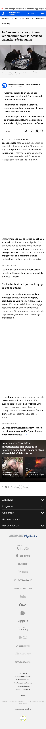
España (14, 18)
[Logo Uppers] (23, 621)
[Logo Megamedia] (24, 709)
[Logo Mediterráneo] (23, 662)
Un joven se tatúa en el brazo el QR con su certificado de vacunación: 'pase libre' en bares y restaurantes (22, 431)
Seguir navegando (11, 519)
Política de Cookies (23, 686)
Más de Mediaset (10, 525)
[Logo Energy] (23, 605)
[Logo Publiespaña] (23, 654)
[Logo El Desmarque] (23, 580)
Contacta (23, 696)
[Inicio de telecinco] (3, 13)
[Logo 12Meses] (23, 637)
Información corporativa (23, 676)
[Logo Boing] (23, 596)
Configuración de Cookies (23, 683)
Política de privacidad (23, 680)
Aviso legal (23, 673)
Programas (7, 506)
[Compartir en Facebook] (42, 131)
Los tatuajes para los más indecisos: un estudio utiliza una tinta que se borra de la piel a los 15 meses (22, 273)
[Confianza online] (23, 720)
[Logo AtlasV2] (23, 646)
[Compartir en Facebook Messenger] (37, 131)
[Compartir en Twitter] (32, 131)
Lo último (5, 18)
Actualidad (7, 499)
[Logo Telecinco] (23, 556)
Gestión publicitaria (23, 689)
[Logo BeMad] (23, 613)
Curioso (6, 23)
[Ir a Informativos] (14, 13)
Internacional (40, 18)
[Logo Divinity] (23, 572)
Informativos (14, 487)
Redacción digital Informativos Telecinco (24, 84)
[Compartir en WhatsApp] (26, 131)
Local (22, 18)
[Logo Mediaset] (23, 537)
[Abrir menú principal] (42, 13)
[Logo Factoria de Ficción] (23, 588)
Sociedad (29, 18)
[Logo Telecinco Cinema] (23, 629)
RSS (23, 692)
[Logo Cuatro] (23, 564)
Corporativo (8, 512)
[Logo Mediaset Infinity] (23, 547)
